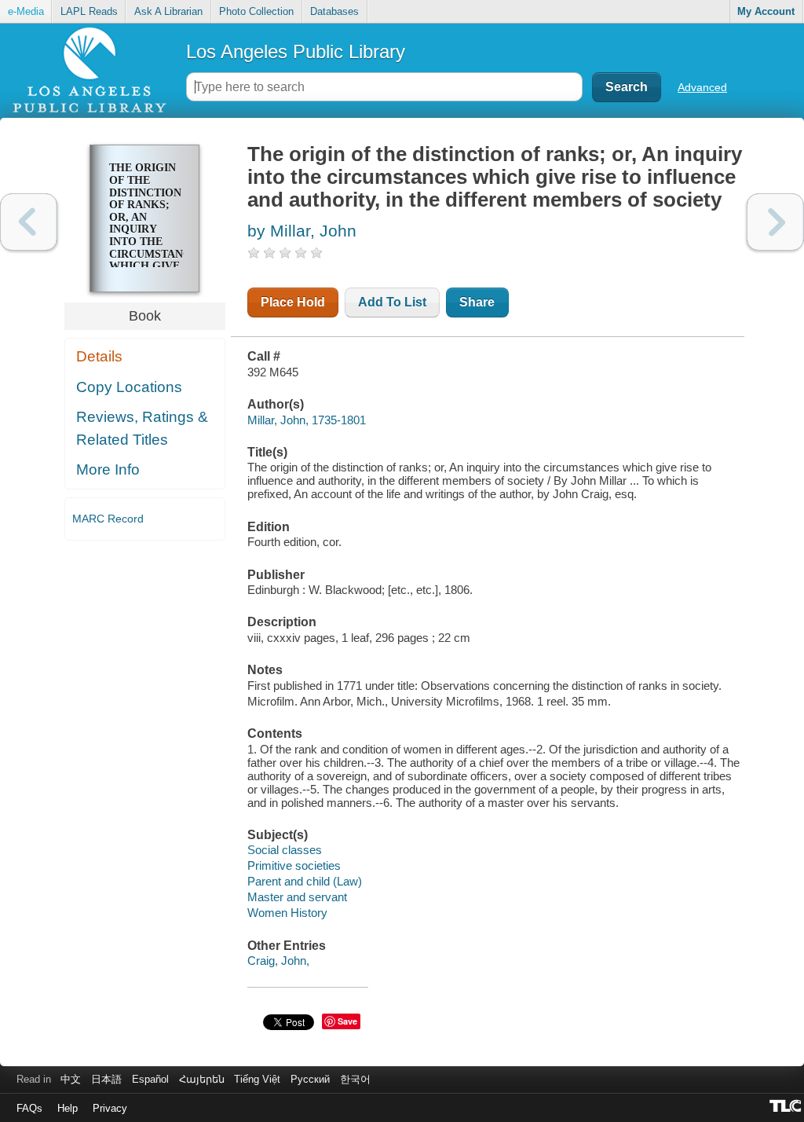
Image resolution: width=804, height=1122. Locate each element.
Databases (334, 11)
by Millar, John (301, 231)
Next (775, 222)
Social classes (284, 849)
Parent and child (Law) (304, 881)
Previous (28, 222)
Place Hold (293, 302)
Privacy (110, 1108)
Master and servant (297, 897)
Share (477, 302)
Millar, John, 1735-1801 (306, 420)
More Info (108, 469)
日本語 (106, 1079)
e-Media (26, 11)
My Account (766, 11)
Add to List (392, 302)
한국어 (355, 1079)
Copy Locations (129, 387)
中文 (70, 1079)
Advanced (702, 87)
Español (150, 1079)
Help (67, 1108)
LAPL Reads (89, 11)
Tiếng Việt (257, 1079)
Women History (287, 912)
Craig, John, (278, 960)
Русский (310, 1079)
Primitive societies (294, 865)
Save (347, 1021)
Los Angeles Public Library (295, 51)
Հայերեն (202, 1079)
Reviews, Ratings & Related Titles (142, 428)
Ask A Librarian (168, 11)
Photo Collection (256, 11)
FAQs (29, 1108)
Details (99, 356)
